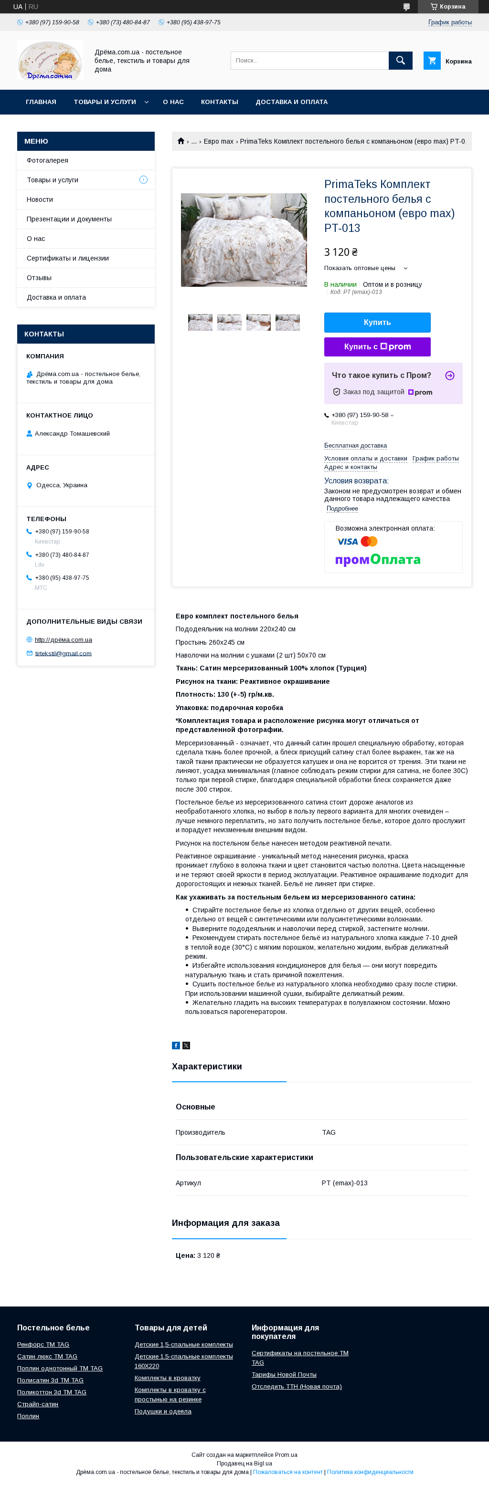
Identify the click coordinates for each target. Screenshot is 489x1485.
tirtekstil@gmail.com (63, 653)
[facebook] (176, 1047)
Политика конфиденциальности (370, 1472)
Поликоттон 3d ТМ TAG (51, 1392)
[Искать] (401, 61)
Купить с (361, 347)
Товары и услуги (105, 101)
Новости (40, 199)
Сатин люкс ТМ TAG (47, 1356)
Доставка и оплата (291, 101)
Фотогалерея (47, 160)
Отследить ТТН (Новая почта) (297, 1386)
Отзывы (39, 278)
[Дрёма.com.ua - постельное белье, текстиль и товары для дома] (50, 77)
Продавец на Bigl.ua (244, 1463)
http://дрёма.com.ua (63, 639)
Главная (41, 101)
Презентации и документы (69, 219)
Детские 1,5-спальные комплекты (184, 1344)
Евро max (219, 141)
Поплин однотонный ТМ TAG (60, 1368)
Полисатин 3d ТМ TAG (50, 1380)
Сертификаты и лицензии (68, 258)
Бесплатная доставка (355, 445)
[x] (186, 1047)
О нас (173, 101)
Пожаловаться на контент (288, 1472)
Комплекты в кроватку (168, 1377)
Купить (377, 322)
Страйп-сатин (37, 1404)
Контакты (219, 101)
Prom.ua (286, 1455)
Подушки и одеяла (163, 1411)
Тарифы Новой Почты (284, 1374)
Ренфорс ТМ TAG (43, 1344)
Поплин (28, 1416)
